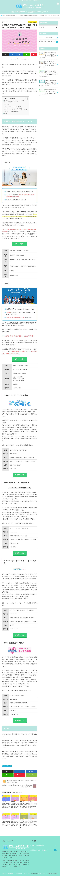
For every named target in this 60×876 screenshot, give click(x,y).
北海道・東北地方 (7, 765)
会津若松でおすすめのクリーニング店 (14, 101)
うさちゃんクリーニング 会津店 (14, 106)
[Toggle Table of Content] (25, 98)
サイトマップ (27, 873)
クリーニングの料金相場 (30, 12)
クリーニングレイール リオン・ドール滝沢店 (17, 109)
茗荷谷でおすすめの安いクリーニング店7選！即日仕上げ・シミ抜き (47, 73)
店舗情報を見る (19, 475)
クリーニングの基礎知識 (20, 12)
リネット (9, 102)
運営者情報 (10, 873)
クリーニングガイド (43, 873)
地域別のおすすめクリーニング (43, 12)
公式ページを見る (20, 244)
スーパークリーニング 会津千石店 (14, 108)
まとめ (6, 113)
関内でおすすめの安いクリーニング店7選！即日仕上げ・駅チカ (47, 92)
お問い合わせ (19, 873)
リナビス (9, 104)
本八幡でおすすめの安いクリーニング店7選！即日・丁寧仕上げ (47, 64)
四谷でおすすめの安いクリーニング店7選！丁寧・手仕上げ (48, 55)
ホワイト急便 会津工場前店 (13, 111)
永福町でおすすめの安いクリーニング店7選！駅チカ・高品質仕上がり (47, 83)
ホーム (12, 12)
